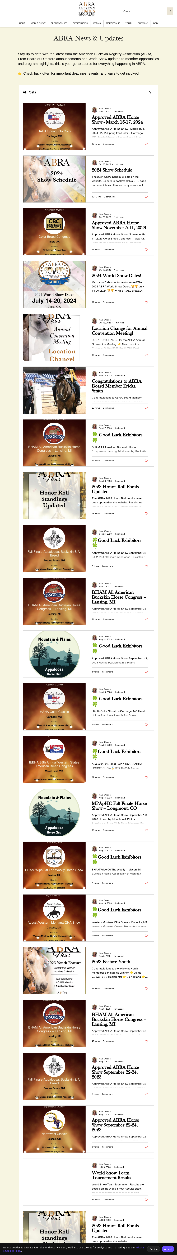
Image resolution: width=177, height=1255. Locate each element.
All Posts (29, 92)
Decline (154, 1249)
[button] (149, 92)
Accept (168, 1249)
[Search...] (170, 11)
